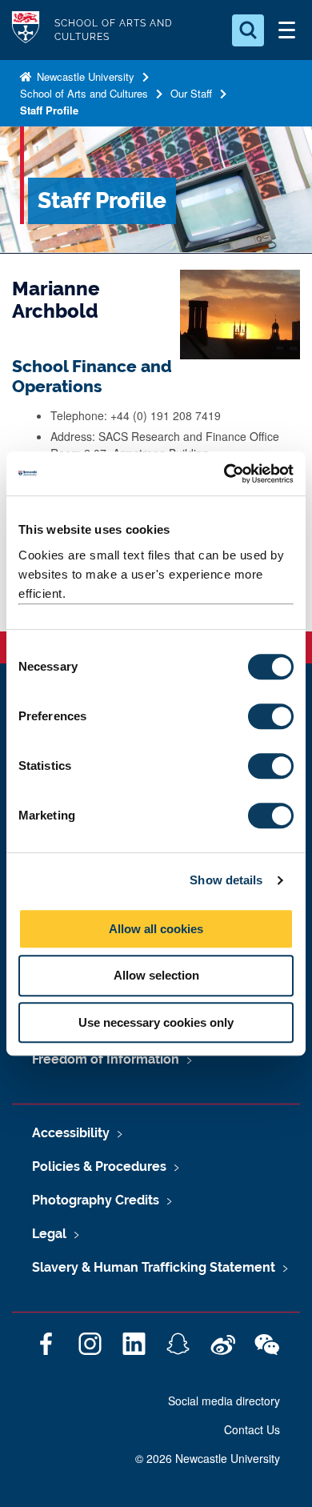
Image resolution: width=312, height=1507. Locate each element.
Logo (26, 30)
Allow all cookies (156, 929)
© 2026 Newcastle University (207, 1458)
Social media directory (224, 1401)
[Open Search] (248, 30)
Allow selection (156, 975)
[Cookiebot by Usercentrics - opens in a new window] (224, 473)
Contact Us (252, 1429)
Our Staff (191, 93)
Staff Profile (49, 110)
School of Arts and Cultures (84, 93)
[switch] (271, 716)
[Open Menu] (286, 30)
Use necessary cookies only (156, 1022)
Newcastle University (84, 76)
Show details (226, 880)
